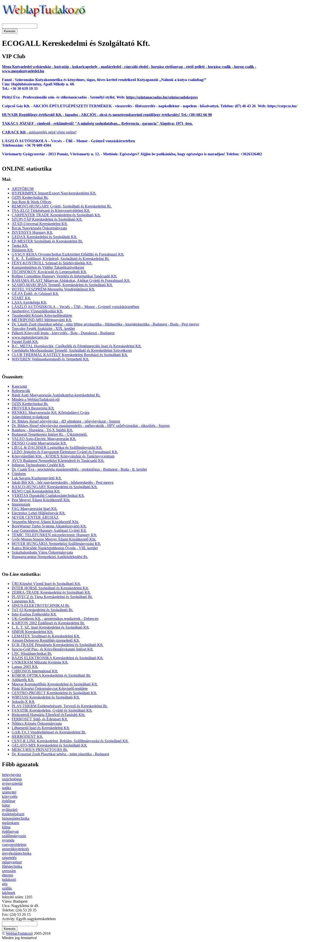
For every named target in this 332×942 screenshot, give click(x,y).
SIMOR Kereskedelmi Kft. (32, 632)
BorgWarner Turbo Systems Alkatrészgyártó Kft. (49, 526)
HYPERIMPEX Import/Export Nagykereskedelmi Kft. (54, 193)
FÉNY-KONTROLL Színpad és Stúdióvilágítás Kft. (52, 263)
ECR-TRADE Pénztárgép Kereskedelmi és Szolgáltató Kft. (57, 645)
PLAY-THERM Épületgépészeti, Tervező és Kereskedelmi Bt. (60, 706)
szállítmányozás (14, 836)
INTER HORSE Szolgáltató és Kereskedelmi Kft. (50, 588)
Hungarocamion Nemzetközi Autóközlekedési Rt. (50, 557)
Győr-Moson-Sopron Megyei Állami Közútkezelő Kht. (54, 539)
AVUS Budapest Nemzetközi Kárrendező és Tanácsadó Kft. (58, 460)
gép (5, 884)
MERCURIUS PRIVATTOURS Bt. (40, 750)
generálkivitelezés (15, 849)
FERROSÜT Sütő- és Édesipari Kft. (40, 719)
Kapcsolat (19, 386)
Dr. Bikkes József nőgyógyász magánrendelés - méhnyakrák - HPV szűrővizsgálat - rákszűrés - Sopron (91, 426)
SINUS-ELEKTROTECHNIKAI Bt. (41, 605)
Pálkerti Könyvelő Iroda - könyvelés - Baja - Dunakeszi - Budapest (63, 333)
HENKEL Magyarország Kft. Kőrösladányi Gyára (50, 412)
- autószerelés (24, 132)
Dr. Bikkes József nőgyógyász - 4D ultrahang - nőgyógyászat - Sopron (66, 421)
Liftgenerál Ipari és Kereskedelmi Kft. (41, 728)
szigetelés (9, 858)
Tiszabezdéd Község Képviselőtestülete (42, 315)
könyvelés (9, 796)
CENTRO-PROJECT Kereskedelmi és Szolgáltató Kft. (54, 693)
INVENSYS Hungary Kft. (32, 232)
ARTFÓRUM (23, 189)
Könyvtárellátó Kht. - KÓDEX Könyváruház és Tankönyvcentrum (63, 456)
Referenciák (21, 391)
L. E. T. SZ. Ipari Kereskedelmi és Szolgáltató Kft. (50, 627)
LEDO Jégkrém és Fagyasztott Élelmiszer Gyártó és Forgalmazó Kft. (65, 452)
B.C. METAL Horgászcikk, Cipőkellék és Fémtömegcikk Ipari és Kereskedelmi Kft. (76, 346)
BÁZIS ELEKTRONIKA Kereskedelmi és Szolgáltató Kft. (57, 658)
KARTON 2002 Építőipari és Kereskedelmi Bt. (48, 623)
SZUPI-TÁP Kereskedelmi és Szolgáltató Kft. (47, 219)
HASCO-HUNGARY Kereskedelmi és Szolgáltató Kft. (54, 487)
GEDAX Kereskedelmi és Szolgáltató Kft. (44, 237)
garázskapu (10, 823)
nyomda (8, 840)
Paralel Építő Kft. (25, 342)
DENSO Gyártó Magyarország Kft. (39, 443)
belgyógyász (11, 775)
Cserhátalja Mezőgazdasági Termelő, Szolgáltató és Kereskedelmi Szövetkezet (72, 350)
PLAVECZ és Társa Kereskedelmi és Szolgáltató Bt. (52, 597)
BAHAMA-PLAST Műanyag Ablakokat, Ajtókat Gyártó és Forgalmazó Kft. (71, 280)
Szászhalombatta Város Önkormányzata (42, 552)
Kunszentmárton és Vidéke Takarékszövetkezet (48, 267)
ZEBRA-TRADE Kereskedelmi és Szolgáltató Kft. (51, 592)
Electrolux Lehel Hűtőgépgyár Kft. (38, 513)
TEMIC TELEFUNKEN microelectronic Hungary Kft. (54, 535)
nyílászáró (9, 810)
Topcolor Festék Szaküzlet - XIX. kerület (43, 328)
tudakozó (9, 879)
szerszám (9, 871)
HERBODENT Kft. (27, 736)
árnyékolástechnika (16, 853)
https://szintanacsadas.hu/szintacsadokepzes (162, 97)
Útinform (19, 474)
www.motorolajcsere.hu (30, 337)
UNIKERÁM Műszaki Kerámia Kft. (40, 662)
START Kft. (21, 298)
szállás (7, 888)
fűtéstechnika (12, 866)
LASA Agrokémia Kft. (29, 302)
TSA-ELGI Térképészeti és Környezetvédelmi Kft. (51, 210)
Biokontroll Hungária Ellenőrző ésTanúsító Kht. (48, 715)
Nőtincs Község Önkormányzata (37, 723)
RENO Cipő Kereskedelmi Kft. (36, 491)
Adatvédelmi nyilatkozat (30, 417)
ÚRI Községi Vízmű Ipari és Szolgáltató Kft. (46, 584)
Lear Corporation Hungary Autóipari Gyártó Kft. (49, 530)
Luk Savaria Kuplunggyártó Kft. (37, 478)
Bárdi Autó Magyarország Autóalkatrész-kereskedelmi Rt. (56, 395)
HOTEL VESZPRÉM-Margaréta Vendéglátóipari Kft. (53, 289)
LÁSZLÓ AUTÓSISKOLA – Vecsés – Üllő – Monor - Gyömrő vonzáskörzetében (75, 307)
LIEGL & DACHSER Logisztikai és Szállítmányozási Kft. (57, 447)
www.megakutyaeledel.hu (23, 71)
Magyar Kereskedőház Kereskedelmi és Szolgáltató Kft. (55, 684)
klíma (6, 827)
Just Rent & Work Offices (31, 202)
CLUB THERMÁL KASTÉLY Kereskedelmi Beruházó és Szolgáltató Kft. (70, 355)
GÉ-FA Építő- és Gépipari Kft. (35, 294)
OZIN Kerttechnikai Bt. (30, 197)
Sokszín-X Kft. (23, 702)
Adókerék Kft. (23, 680)
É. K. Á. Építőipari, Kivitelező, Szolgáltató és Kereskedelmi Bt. (60, 259)
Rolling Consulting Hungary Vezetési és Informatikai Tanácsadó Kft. (64, 276)
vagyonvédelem (14, 844)
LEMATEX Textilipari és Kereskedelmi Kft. (46, 636)
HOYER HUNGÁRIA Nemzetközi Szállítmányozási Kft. (56, 544)
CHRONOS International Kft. (35, 671)
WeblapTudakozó (19, 933)
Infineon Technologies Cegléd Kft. (38, 465)
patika (6, 788)
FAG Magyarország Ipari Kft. (34, 509)
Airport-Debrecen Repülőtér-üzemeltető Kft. (46, 640)
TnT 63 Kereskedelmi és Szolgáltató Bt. (42, 610)
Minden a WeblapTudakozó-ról (36, 399)
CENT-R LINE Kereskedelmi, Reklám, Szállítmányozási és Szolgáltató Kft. (70, 741)
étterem (7, 875)
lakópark (8, 893)
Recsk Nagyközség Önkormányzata (39, 228)
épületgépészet (13, 814)
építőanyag (10, 831)
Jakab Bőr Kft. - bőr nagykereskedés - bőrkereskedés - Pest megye (63, 482)
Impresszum (21, 504)
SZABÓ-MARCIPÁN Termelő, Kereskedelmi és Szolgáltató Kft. (62, 285)
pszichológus (12, 779)
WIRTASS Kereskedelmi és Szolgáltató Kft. (46, 697)
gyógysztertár (12, 783)
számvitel (9, 792)
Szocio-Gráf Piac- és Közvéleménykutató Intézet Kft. (52, 649)
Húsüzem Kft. (22, 250)
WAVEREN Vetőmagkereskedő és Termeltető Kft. (50, 359)
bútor (6, 805)
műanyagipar (12, 862)
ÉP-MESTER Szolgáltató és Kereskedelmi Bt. (47, 241)
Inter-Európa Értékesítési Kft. (34, 614)
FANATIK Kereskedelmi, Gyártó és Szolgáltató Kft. (52, 710)
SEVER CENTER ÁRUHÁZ (35, 517)
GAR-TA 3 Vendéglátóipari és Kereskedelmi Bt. (49, 732)
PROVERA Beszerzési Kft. (33, 408)
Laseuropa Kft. (23, 601)
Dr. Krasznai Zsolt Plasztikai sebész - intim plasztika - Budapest (60, 754)
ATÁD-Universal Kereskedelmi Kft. (40, 224)
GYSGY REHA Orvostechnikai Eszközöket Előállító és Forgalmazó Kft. (68, 254)
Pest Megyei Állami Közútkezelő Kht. (41, 500)
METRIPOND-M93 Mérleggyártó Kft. (42, 320)
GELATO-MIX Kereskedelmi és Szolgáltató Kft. (49, 745)
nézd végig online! (62, 132)
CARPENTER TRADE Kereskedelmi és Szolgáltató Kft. (56, 215)
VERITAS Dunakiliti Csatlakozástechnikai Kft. (48, 495)
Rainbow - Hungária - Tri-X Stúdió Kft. (42, 430)
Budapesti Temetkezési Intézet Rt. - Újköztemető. (49, 434)
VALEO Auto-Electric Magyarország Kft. (44, 439)
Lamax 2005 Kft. (25, 667)
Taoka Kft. (20, 245)
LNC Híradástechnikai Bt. (32, 653)
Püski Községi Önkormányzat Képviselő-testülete (50, 688)
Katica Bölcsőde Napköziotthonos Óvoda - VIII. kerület (55, 548)
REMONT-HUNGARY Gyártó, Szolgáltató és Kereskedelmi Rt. (62, 206)
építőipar (8, 801)
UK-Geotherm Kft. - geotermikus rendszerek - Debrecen (55, 619)
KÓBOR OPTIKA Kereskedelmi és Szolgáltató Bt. (51, 675)
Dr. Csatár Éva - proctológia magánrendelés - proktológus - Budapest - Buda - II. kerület (79, 469)
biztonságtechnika (15, 818)
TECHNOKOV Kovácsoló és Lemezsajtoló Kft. (49, 272)
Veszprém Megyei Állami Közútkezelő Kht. (45, 522)
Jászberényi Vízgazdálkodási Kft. (37, 311)
